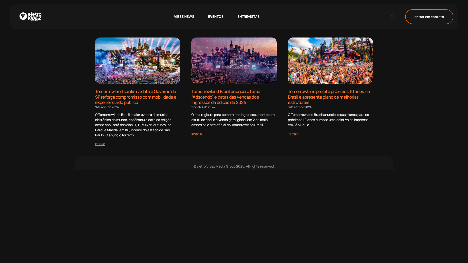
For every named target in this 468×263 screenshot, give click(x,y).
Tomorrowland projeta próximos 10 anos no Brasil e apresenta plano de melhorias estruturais (329, 96)
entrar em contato (429, 16)
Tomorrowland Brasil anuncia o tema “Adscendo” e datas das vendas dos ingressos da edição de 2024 (225, 96)
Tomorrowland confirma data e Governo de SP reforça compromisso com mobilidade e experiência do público (135, 96)
